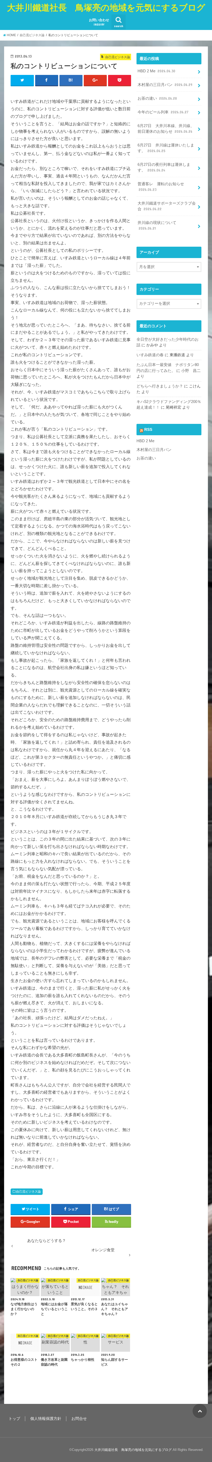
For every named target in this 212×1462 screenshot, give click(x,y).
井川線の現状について (157, 225)
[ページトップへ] (200, 1411)
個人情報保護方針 (45, 1419)
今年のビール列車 (163, 112)
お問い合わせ (99, 22)
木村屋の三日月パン (165, 85)
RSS (148, 429)
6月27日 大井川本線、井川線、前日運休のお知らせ (166, 129)
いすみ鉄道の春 (150, 355)
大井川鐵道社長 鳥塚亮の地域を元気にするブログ (106, 7)
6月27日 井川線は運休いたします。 (166, 148)
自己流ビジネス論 (28, 1191)
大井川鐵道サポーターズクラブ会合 (167, 206)
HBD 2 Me (156, 71)
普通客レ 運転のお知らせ (161, 187)
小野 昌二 (191, 371)
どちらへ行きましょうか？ (160, 386)
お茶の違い (157, 98)
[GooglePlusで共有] (95, 80)
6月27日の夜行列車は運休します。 (164, 167)
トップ (14, 1419)
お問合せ (79, 1419)
